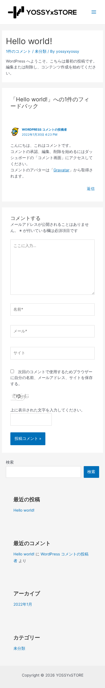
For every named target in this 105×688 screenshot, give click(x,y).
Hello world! (23, 510)
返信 (91, 188)
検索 (10, 462)
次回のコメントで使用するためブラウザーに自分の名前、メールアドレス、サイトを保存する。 (51, 378)
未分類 (40, 51)
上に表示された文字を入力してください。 (47, 410)
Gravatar (61, 170)
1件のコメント (18, 51)
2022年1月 (22, 604)
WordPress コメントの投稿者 (44, 129)
